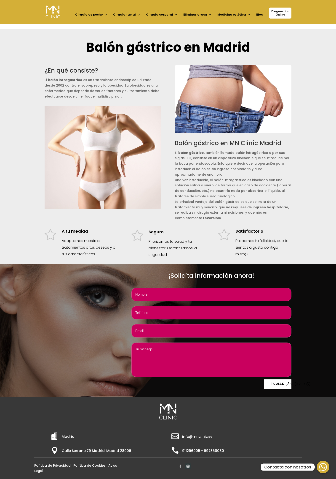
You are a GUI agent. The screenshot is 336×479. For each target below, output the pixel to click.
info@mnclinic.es (197, 436)
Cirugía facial (124, 15)
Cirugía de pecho (89, 15)
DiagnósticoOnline (280, 12)
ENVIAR (278, 384)
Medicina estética (231, 15)
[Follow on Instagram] (188, 466)
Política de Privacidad (52, 465)
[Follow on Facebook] (180, 466)
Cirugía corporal (159, 15)
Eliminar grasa (195, 15)
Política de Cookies (89, 465)
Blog (259, 15)
